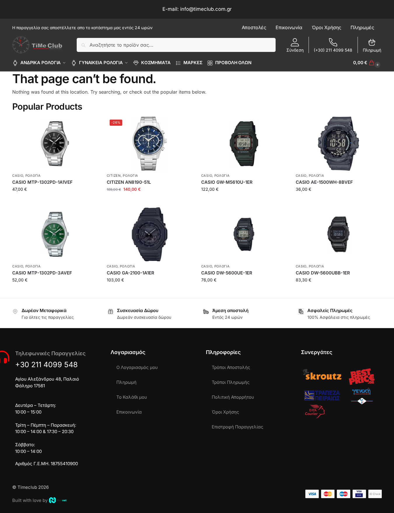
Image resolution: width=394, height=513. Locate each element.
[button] (367, 62)
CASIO (17, 176)
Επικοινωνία (129, 412)
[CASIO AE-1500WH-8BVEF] (338, 144)
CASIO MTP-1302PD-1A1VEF (42, 182)
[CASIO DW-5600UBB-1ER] (338, 234)
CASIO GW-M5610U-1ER (227, 182)
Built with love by (30, 500)
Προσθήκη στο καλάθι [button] (55, 201)
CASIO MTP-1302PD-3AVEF (42, 273)
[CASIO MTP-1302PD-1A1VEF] (55, 144)
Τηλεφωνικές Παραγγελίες (50, 353)
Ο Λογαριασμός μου (137, 367)
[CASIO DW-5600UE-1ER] (244, 234)
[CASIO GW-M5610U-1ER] (244, 144)
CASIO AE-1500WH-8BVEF (324, 182)
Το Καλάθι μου (131, 397)
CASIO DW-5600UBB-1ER (323, 273)
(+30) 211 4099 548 (333, 50)
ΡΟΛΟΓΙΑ (33, 176)
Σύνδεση (295, 50)
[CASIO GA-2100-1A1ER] (149, 234)
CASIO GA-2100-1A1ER (130, 273)
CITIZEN (114, 176)
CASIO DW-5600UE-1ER (226, 273)
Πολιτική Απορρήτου (233, 397)
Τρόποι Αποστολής (231, 367)
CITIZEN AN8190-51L (129, 182)
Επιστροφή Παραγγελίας (237, 427)
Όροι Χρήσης (225, 412)
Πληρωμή (372, 50)
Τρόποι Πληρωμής (231, 382)
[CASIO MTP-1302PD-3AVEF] (55, 234)
